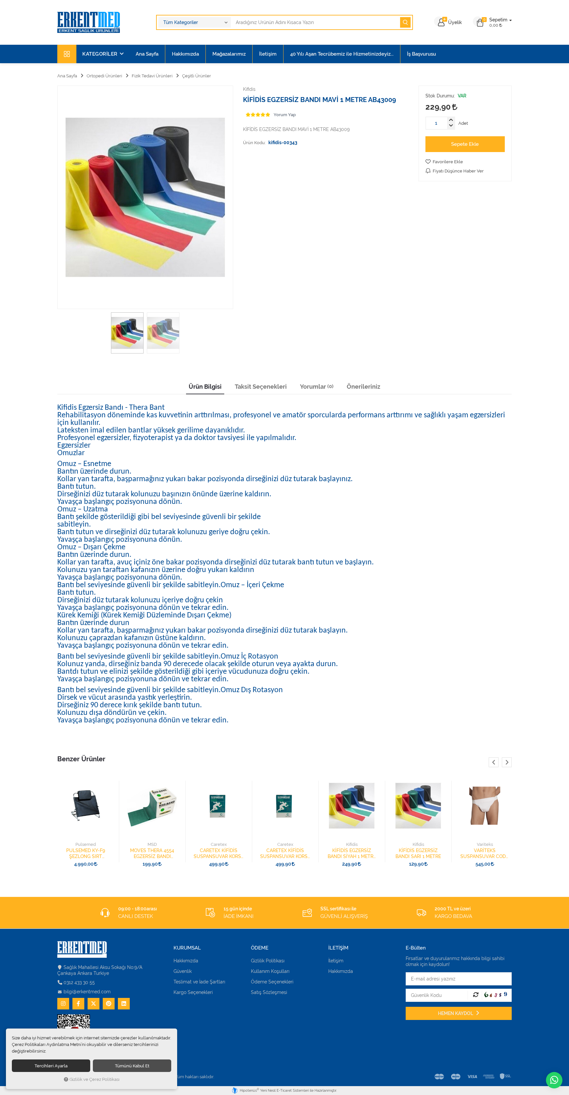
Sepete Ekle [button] (465, 144)
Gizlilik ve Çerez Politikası (94, 1079)
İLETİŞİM (338, 948)
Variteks (485, 844)
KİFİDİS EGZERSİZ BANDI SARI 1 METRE (418, 853)
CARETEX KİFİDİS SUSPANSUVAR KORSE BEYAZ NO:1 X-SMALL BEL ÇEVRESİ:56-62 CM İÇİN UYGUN (219, 853)
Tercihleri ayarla (51, 1065)
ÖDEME (259, 948)
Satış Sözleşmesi (269, 992)
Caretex (219, 844)
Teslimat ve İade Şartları (199, 981)
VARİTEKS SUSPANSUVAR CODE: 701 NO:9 (484, 853)
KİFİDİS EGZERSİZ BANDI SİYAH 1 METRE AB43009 (352, 853)
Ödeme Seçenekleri (272, 981)
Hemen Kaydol (456, 1013)
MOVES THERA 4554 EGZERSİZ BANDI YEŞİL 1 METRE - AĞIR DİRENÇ (152, 853)
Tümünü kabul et (132, 1065)
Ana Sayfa (147, 54)
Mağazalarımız (229, 54)
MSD (152, 844)
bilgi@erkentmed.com (87, 991)
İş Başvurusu (421, 54)
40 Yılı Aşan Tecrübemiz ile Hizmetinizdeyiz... (341, 54)
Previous (494, 762)
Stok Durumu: (440, 95)
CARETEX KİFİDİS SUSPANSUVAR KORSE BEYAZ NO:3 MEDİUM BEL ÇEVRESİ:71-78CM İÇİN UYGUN (285, 853)
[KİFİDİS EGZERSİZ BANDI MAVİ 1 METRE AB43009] (145, 197)
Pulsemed (85, 844)
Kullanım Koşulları (270, 971)
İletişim (268, 54)
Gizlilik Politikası (267, 960)
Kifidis (352, 844)
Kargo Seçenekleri (193, 992)
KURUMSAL (187, 948)
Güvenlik (183, 971)
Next (507, 762)
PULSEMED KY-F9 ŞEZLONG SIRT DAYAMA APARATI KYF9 (85, 853)
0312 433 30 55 (79, 982)
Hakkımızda (185, 54)
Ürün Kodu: (254, 142)
